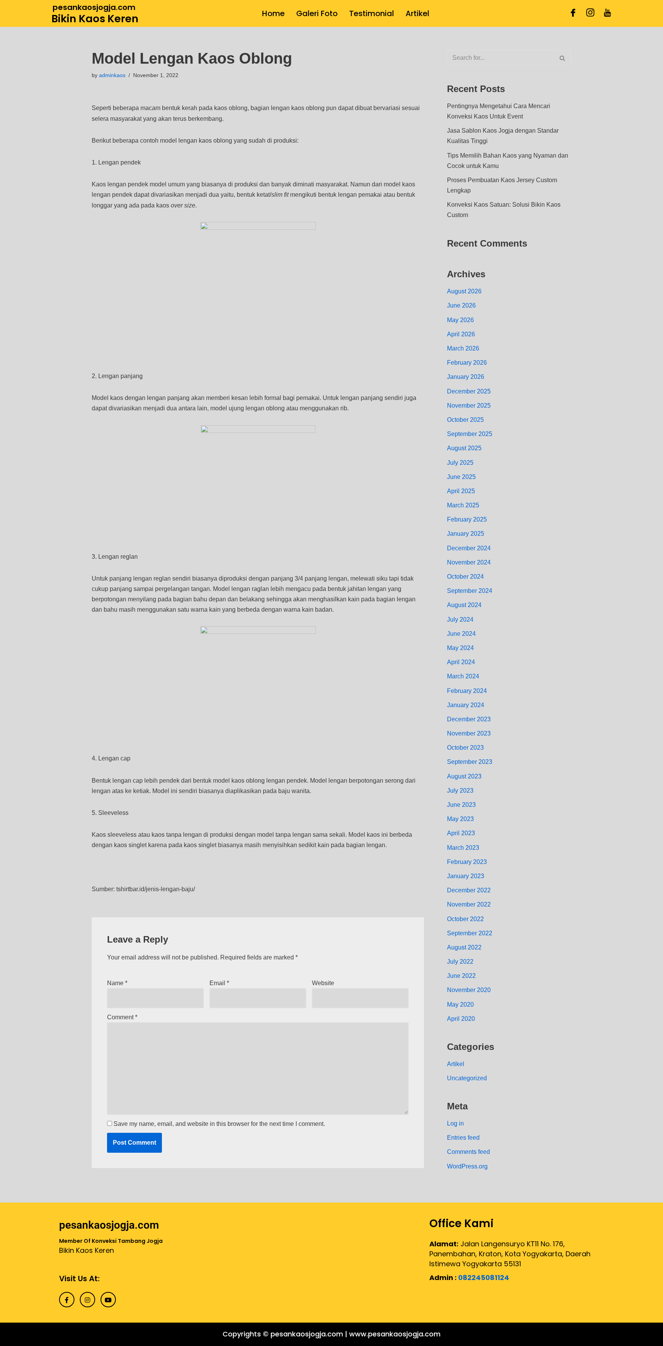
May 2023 (460, 819)
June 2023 (461, 804)
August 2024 (464, 605)
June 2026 (461, 305)
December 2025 (469, 391)
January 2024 (465, 705)
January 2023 (465, 876)
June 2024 (461, 633)
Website (323, 983)
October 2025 (465, 419)
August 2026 (464, 291)
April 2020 (461, 1018)
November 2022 (469, 904)
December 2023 (469, 719)
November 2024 (469, 562)
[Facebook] (573, 13)
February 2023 (467, 862)
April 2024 (461, 662)
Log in (455, 1123)
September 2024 (469, 590)
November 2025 (469, 405)
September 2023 (469, 762)
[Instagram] (590, 13)
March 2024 (463, 676)
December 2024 (469, 548)
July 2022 (460, 961)
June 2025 (461, 477)
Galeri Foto (317, 13)
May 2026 (460, 320)
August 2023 (464, 776)
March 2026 (463, 348)
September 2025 (469, 434)
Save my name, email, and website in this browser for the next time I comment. (219, 1124)
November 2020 (469, 990)
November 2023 (469, 733)
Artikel (417, 13)
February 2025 (467, 519)
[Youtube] (608, 13)
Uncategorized (467, 1078)
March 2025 (463, 505)
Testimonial (371, 13)
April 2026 (461, 334)
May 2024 (460, 648)
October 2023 (465, 747)
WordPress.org (467, 1166)
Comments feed (468, 1152)
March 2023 (463, 847)
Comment (122, 1017)
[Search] (562, 58)
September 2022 (469, 933)
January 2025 (465, 533)
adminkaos (112, 75)
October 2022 (465, 919)
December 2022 (469, 890)
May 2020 (460, 1004)
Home (273, 13)
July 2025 (460, 462)
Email (219, 983)
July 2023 (460, 790)
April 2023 (461, 833)
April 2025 (461, 491)
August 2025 (464, 448)
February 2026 (467, 362)
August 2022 (464, 947)
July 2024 (460, 619)
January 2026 (465, 377)
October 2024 (465, 576)
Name (117, 983)
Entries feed (463, 1137)
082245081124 (483, 1277)
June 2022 (461, 975)
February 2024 (467, 691)
